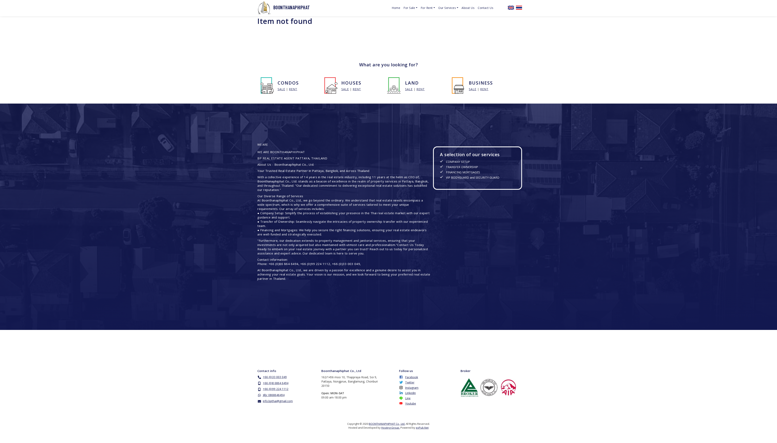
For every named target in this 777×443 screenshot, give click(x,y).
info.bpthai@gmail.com (278, 401)
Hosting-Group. (390, 427)
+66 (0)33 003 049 (275, 377)
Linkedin (410, 393)
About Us (468, 8)
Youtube (410, 403)
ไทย (519, 8)
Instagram (411, 388)
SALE (281, 89)
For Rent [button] (427, 8)
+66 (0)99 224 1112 (275, 389)
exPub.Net (422, 427)
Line (408, 398)
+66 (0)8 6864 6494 (275, 383)
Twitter (409, 382)
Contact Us (485, 8)
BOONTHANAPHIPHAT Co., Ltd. (387, 424)
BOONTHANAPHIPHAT (291, 7)
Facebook (411, 377)
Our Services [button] (447, 8)
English (511, 8)
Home (396, 8)
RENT (293, 89)
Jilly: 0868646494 (273, 395)
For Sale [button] (409, 8)
